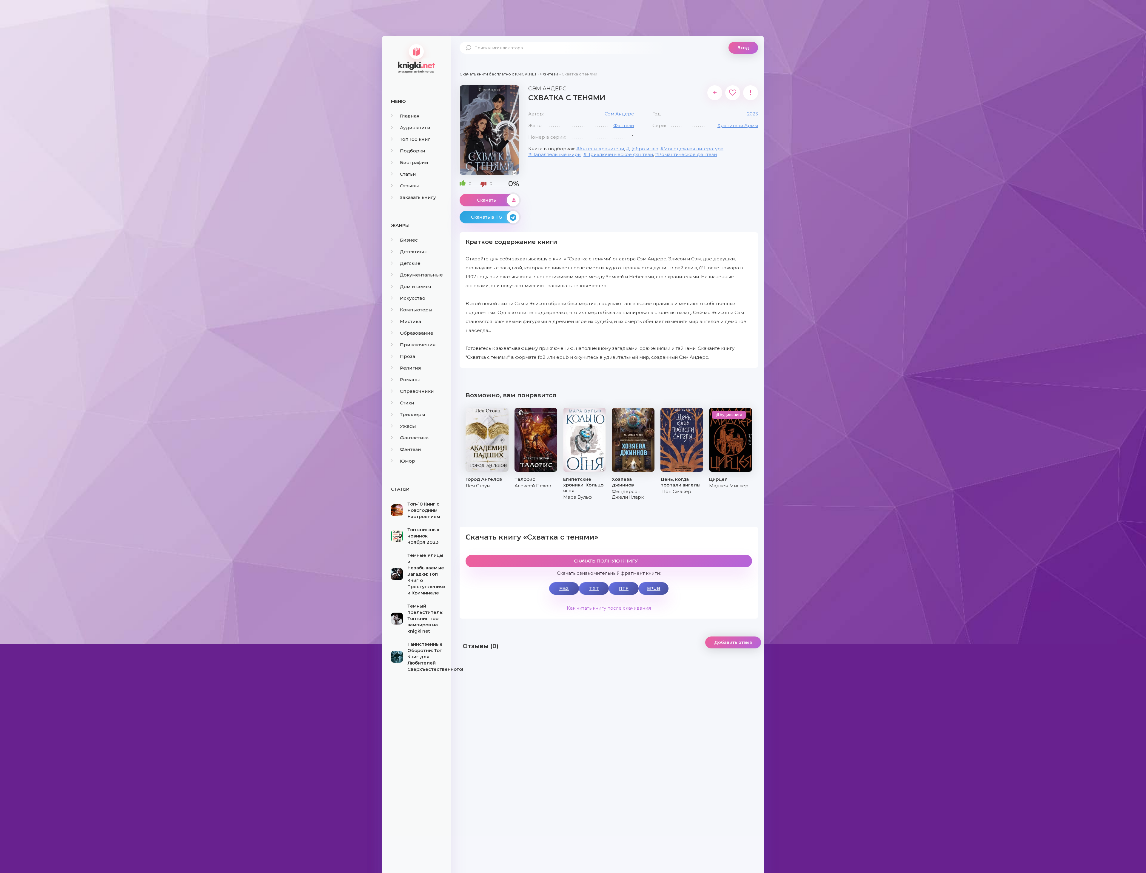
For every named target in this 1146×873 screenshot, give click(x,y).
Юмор (407, 461)
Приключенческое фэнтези (619, 154)
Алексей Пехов (533, 486)
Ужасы (408, 426)
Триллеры (412, 414)
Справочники (417, 391)
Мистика (410, 321)
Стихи (407, 403)
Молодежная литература (693, 149)
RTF (624, 588)
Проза (407, 356)
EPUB (653, 588)
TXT (594, 588)
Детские (410, 263)
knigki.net (416, 58)
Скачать (486, 200)
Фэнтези (410, 449)
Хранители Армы (737, 125)
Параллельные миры (556, 154)
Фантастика (414, 438)
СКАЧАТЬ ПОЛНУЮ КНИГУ (606, 561)
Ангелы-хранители (601, 149)
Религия (410, 368)
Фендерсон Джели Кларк (628, 494)
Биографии (414, 162)
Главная (410, 116)
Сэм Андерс (619, 114)
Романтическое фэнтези (687, 154)
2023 (752, 114)
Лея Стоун (478, 486)
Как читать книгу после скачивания (609, 608)
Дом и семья (415, 286)
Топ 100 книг (415, 139)
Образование (416, 333)
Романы (410, 379)
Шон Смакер (675, 491)
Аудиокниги (415, 127)
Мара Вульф (577, 497)
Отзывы (409, 185)
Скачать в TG (486, 217)
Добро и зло (643, 149)
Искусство (412, 298)
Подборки (412, 151)
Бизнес (409, 240)
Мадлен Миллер (728, 486)
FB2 (564, 588)
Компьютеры (416, 310)
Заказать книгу (418, 197)
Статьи (408, 174)
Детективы (413, 251)
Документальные (421, 275)
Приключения (418, 344)
